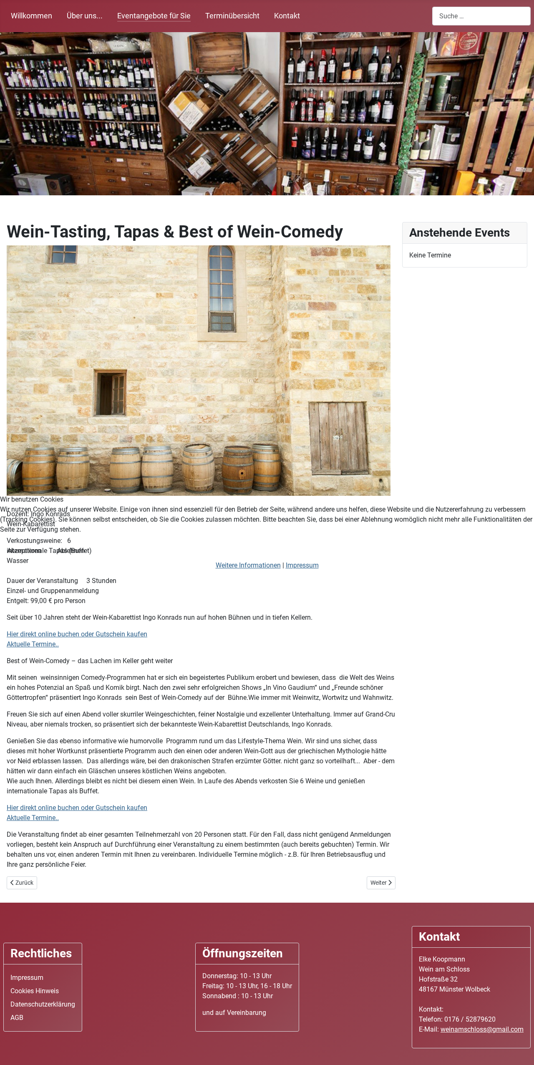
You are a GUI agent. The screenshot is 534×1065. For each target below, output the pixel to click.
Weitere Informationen (248, 565)
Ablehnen (71, 551)
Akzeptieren (24, 551)
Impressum (302, 565)
